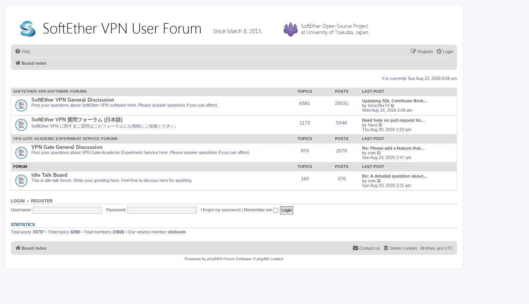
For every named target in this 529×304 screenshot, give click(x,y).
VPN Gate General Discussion (67, 147)
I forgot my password (220, 209)
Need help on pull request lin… (393, 120)
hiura (372, 125)
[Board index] (196, 27)
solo (372, 152)
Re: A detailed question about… (395, 176)
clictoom (177, 232)
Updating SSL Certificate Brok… (395, 100)
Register (42, 201)
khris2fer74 (378, 105)
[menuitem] (22, 51)
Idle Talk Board (49, 175)
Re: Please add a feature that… (393, 148)
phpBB (213, 259)
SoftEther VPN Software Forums (50, 91)
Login (18, 201)
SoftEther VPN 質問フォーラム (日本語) (76, 120)
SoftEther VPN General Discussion (72, 100)
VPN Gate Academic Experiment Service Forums (65, 138)
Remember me (258, 209)
